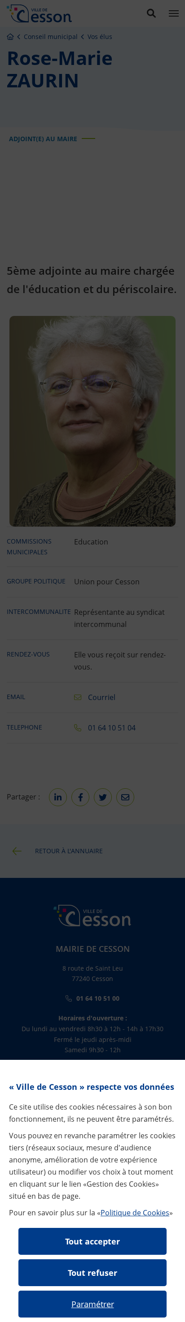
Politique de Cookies (135, 1213)
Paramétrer (92, 1304)
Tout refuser (92, 1272)
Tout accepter (92, 1241)
